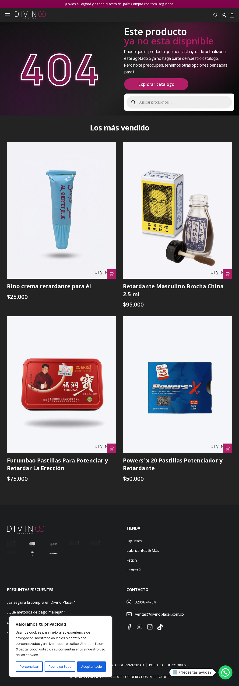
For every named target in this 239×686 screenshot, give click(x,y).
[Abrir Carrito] (232, 15)
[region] (60, 646)
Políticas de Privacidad (123, 665)
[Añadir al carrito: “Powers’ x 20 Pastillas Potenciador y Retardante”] (227, 448)
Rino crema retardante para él (49, 286)
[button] (225, 672)
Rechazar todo (60, 666)
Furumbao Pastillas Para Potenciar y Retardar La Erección (57, 464)
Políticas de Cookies (167, 665)
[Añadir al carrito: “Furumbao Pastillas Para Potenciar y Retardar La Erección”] (111, 448)
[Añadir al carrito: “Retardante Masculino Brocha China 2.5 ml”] (227, 274)
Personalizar (29, 666)
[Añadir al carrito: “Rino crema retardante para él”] (111, 274)
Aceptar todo (91, 666)
